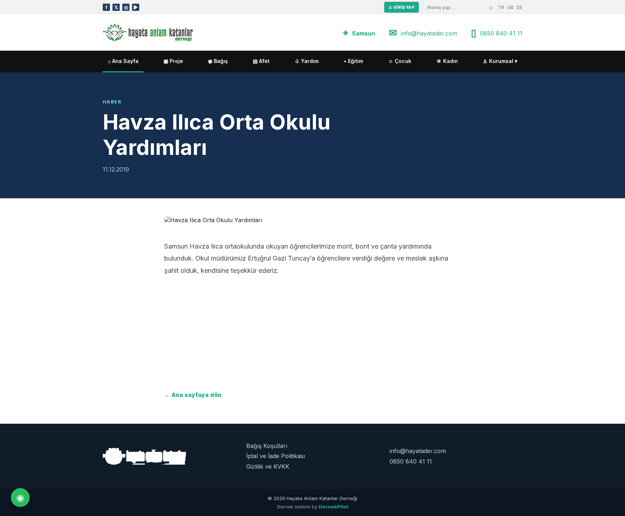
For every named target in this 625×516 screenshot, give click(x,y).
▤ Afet (261, 61)
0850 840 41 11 (501, 33)
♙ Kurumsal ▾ (500, 61)
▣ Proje (173, 61)
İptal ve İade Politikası (275, 456)
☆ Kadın (447, 61)
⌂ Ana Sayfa (123, 61)
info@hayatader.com (429, 33)
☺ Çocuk (399, 61)
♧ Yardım (307, 61)
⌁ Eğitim (353, 61)
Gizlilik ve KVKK (267, 466)
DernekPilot (333, 506)
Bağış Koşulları (266, 445)
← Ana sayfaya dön (192, 394)
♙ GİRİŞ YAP (401, 7)
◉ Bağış (218, 61)
